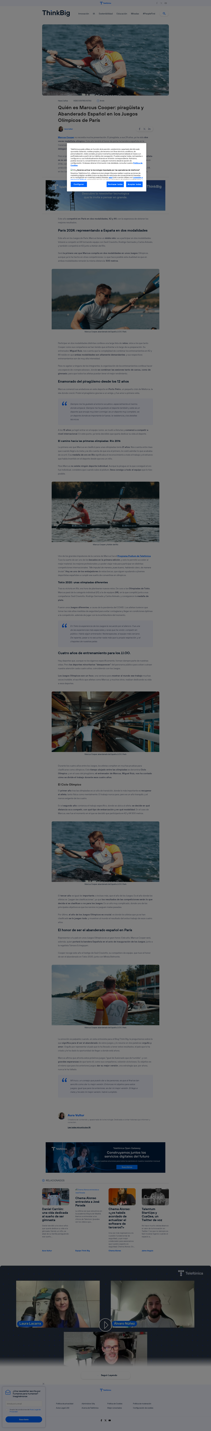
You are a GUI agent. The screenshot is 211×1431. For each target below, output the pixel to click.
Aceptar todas (134, 184)
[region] (106, 167)
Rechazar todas (115, 184)
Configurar (79, 184)
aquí (110, 177)
